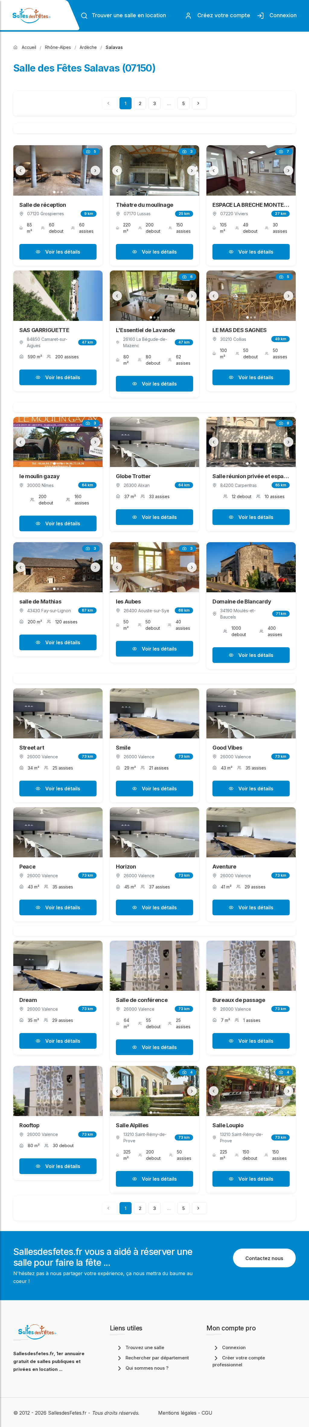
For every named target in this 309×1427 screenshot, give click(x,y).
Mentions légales (177, 1413)
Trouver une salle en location (128, 15)
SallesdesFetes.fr (68, 1413)
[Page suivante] (199, 103)
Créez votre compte (222, 15)
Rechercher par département (157, 1358)
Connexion (281, 15)
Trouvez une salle (145, 1347)
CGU (207, 1413)
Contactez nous (264, 1258)
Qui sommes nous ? (147, 1368)
